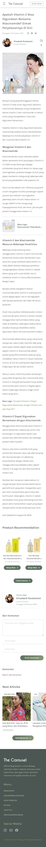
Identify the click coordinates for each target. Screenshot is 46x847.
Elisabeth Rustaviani (23, 41)
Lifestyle (8, 810)
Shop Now (37, 3)
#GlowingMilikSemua (14, 795)
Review (7, 805)
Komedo (38, 694)
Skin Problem (10, 800)
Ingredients (7, 221)
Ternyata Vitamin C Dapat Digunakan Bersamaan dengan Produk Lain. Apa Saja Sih (22, 405)
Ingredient (9, 791)
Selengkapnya (21, 738)
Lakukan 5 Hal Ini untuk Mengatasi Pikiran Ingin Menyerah (15, 726)
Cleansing (16, 561)
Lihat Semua (22, 580)
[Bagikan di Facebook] (32, 33)
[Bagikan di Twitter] (36, 33)
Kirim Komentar (32, 658)
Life (6, 694)
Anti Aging (8, 561)
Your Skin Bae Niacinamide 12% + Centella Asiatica (34, 558)
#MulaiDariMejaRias (13, 815)
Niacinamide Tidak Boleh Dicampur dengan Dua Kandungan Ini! (28, 227)
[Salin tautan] (28, 33)
